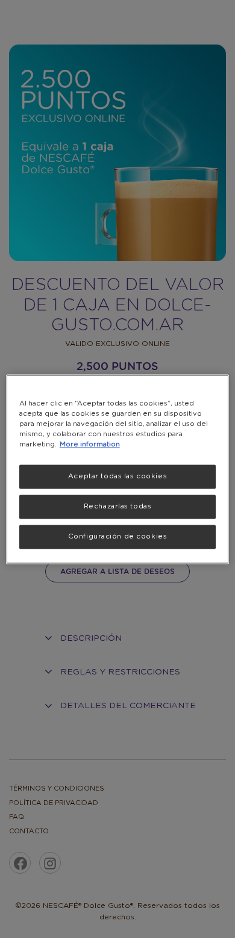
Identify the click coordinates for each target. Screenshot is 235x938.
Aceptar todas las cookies (117, 476)
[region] (118, 469)
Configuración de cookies (118, 536)
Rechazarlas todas (118, 506)
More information (90, 444)
